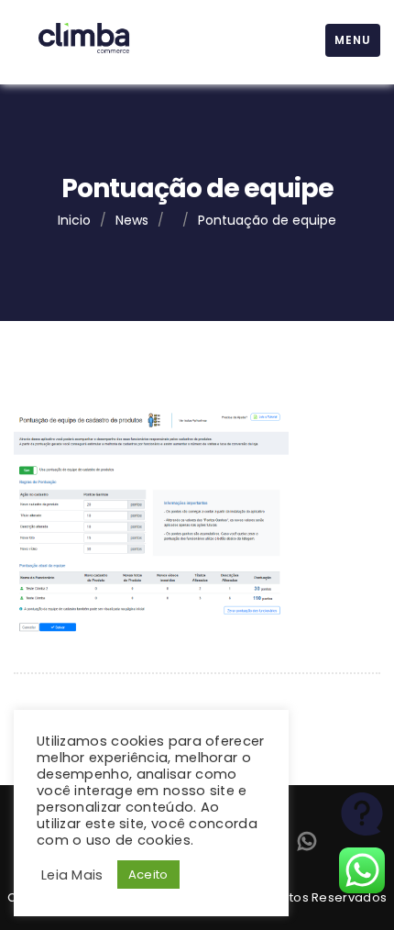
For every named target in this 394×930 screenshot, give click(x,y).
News (131, 220)
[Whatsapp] (306, 845)
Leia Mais (72, 875)
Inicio (74, 220)
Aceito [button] (148, 874)
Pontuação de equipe (267, 220)
